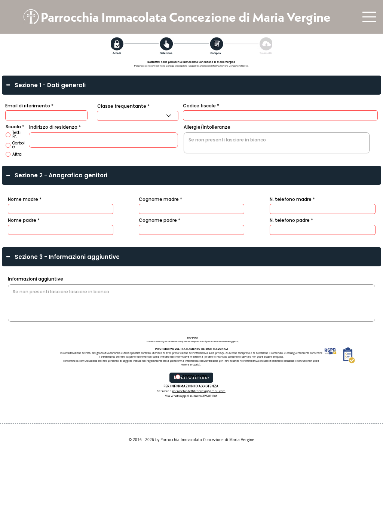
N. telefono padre (290, 220)
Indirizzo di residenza (53, 127)
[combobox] (137, 116)
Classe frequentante (121, 106)
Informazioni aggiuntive (35, 279)
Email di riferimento (27, 106)
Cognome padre (158, 220)
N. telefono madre (291, 199)
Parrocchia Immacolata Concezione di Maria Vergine (186, 17)
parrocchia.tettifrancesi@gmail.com (199, 391)
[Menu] (369, 17)
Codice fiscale (199, 106)
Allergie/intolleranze (207, 127)
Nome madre (23, 199)
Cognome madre (159, 199)
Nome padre (22, 220)
